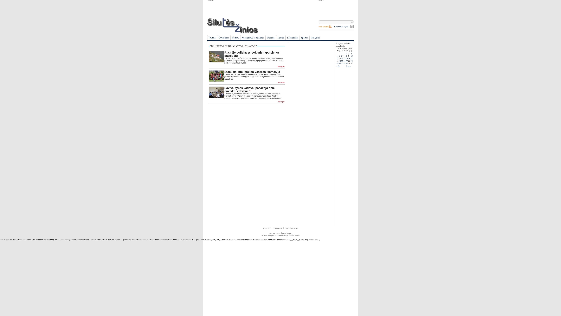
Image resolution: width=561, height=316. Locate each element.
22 (347, 61)
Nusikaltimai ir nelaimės (253, 37)
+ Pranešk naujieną (341, 27)
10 (352, 56)
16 (349, 59)
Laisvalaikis (292, 37)
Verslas (281, 37)
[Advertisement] (335, 8)
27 (342, 64)
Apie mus (266, 228)
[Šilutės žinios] (232, 26)
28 (344, 64)
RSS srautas (324, 27)
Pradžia (212, 37)
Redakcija (278, 228)
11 (337, 59)
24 (352, 61)
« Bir (338, 66)
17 (352, 59)
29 (347, 64)
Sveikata (271, 37)
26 (340, 64)
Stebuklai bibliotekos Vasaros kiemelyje (252, 71)
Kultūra (235, 37)
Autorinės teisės (291, 228)
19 (340, 61)
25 (337, 64)
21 (344, 61)
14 (344, 59)
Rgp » (348, 66)
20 (342, 61)
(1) (250, 90)
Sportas (304, 37)
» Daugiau (281, 66)
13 (342, 59)
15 (347, 59)
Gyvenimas (224, 37)
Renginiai (315, 37)
